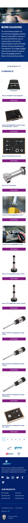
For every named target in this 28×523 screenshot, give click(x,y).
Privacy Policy (18, 508)
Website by (4, 511)
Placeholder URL (5, 495)
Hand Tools (18, 493)
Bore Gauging (5, 493)
